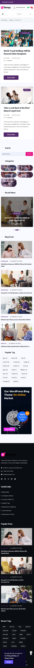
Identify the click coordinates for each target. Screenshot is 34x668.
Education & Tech (8, 514)
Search (29, 154)
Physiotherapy (8, 183)
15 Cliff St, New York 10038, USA (12, 468)
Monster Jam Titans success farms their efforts (17, 218)
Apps (5, 358)
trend (23, 377)
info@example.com (9, 474)
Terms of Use (8, 658)
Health (25, 168)
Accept (9, 662)
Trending (6, 381)
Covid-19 (6, 362)
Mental (25, 174)
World (15, 381)
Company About (7, 496)
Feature (16, 366)
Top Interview (6, 510)
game (5, 369)
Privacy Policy (11, 656)
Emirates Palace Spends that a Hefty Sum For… (15, 346)
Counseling (9, 168)
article (14, 358)
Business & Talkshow (9, 507)
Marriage (9, 174)
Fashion (6, 366)
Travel (14, 377)
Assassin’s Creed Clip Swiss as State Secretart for (16, 293)
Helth (14, 369)
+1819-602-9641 (8, 471)
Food (25, 366)
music (5, 373)
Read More (11, 78)
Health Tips (6, 503)
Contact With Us (8, 499)
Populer (15, 373)
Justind (7, 58)
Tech (5, 377)
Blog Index (5, 492)
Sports (24, 373)
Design (26, 362)
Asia (23, 358)
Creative (16, 362)
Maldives (23, 369)
